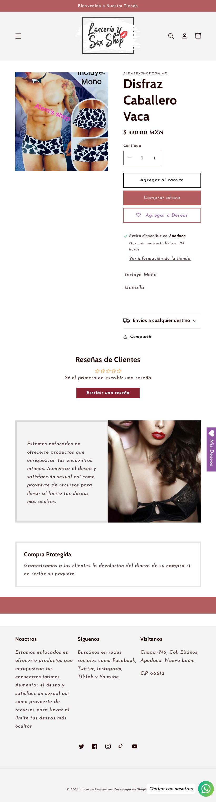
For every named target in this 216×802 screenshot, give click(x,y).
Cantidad (132, 146)
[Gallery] (61, 121)
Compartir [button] (141, 337)
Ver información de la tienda (159, 259)
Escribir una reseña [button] (108, 393)
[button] (18, 36)
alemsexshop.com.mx (97, 789)
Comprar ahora (162, 198)
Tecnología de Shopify (131, 789)
